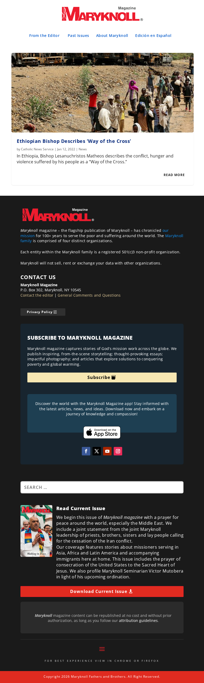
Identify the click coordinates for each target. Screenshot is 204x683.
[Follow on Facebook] (86, 451)
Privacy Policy (40, 312)
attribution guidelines (138, 620)
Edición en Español (153, 35)
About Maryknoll (112, 35)
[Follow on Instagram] (118, 451)
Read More (174, 175)
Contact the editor (37, 295)
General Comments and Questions (89, 295)
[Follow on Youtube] (107, 451)
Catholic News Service (37, 149)
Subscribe (98, 377)
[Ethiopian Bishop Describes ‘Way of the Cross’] (102, 93)
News (83, 149)
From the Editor (44, 35)
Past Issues (78, 35)
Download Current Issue (98, 591)
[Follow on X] (96, 451)
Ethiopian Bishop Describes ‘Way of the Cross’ (74, 141)
